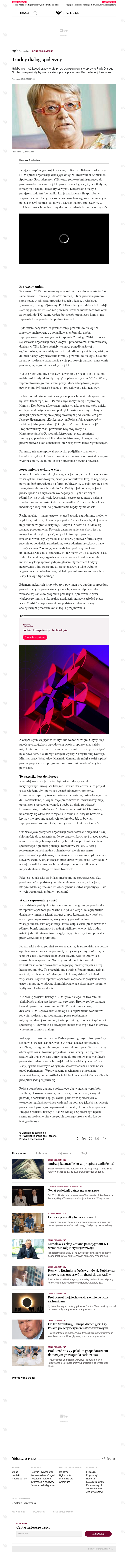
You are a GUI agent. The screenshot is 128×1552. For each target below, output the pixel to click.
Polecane (42, 1153)
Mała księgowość (95, 1482)
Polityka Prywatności (42, 1472)
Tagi (84, 1153)
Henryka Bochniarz (29, 160)
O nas (15, 1472)
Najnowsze (64, 1153)
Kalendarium (39, 1512)
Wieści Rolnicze (94, 1488)
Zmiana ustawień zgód (43, 1475)
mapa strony (18, 1512)
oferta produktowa (63, 1512)
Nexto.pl (90, 1478)
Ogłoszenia (65, 1475)
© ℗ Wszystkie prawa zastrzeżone (37, 1136)
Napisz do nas (19, 1478)
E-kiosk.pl (91, 1472)
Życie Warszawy (94, 1492)
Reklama (63, 1472)
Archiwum (64, 1482)
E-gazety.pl (92, 1475)
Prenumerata (66, 1478)
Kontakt (16, 1475)
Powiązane (19, 1153)
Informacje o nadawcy (42, 1482)
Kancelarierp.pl (94, 1485)
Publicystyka (73, 13)
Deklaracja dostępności (43, 1485)
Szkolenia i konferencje (24, 1503)
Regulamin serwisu (41, 1478)
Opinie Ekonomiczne (42, 51)
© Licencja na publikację (32, 1132)
